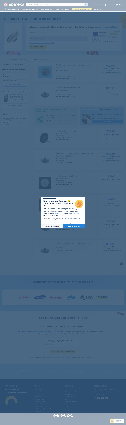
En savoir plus (60, 220)
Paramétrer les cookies (52, 226)
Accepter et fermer (74, 226)
